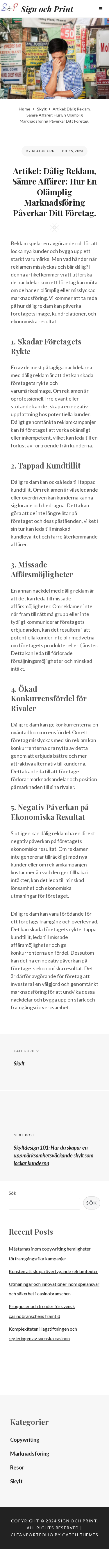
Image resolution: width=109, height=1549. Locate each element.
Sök (12, 1193)
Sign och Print (47, 8)
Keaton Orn (43, 151)
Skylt (42, 108)
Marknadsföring (29, 1453)
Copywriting (25, 1439)
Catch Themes (80, 1534)
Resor (17, 1467)
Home (25, 108)
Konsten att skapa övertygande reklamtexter (53, 1271)
